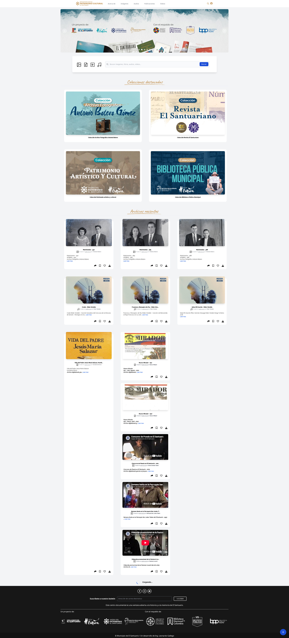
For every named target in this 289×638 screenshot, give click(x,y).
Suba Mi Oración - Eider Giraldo (202, 307)
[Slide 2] (141, 49)
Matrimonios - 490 (89, 250)
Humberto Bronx (97, 364)
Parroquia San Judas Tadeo (153, 513)
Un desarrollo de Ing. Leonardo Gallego (157, 631)
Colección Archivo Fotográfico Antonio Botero (103, 137)
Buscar (204, 64)
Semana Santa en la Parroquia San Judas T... (145, 511)
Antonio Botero (97, 251)
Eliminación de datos (165, 637)
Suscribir (180, 594)
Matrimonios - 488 (202, 250)
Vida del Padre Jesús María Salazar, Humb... (89, 363)
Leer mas (89, 315)
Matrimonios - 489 (145, 250)
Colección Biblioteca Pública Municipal (188, 197)
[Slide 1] (139, 49)
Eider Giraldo (97, 309)
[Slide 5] (150, 49)
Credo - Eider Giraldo (89, 307)
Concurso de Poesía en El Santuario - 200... (145, 463)
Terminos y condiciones (144, 637)
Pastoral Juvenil (153, 561)
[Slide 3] (144, 49)
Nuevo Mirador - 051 (145, 363)
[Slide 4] (147, 49)
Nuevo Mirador (153, 364)
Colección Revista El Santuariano (188, 137)
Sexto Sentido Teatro (153, 465)
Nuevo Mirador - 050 (145, 414)
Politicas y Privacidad (123, 637)
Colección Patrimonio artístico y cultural (103, 197)
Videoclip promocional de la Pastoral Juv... (145, 559)
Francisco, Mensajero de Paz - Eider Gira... (145, 307)
